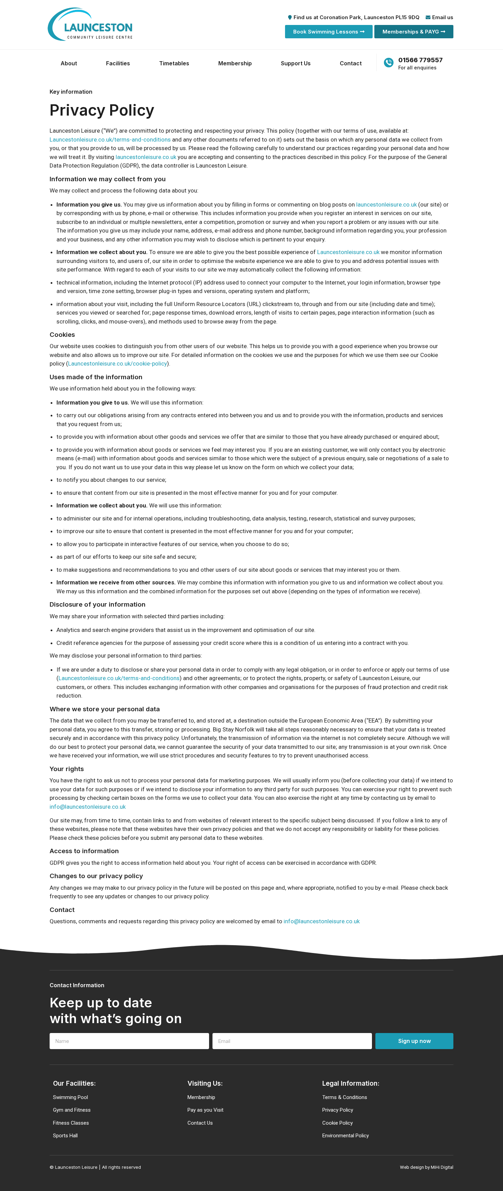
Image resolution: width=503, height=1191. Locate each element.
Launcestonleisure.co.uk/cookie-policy (117, 363)
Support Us (296, 63)
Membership (235, 63)
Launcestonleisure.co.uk (348, 252)
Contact (351, 63)
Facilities (118, 63)
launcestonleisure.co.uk (146, 157)
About (69, 63)
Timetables (174, 63)
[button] (329, 31)
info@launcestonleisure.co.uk (88, 806)
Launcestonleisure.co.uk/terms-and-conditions (110, 139)
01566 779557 (420, 60)
